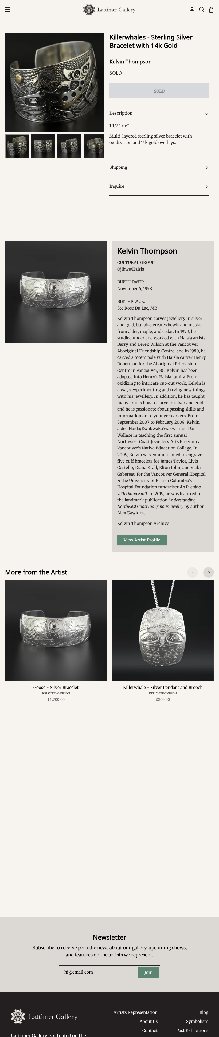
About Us (149, 1021)
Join (148, 972)
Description (121, 113)
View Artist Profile (142, 539)
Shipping (118, 167)
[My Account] (190, 9)
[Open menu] (5, 10)
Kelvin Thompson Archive (143, 523)
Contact (150, 1030)
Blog (204, 1012)
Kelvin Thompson (131, 61)
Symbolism (197, 1021)
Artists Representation (136, 1012)
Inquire (117, 186)
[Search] (199, 9)
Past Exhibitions (192, 1030)
